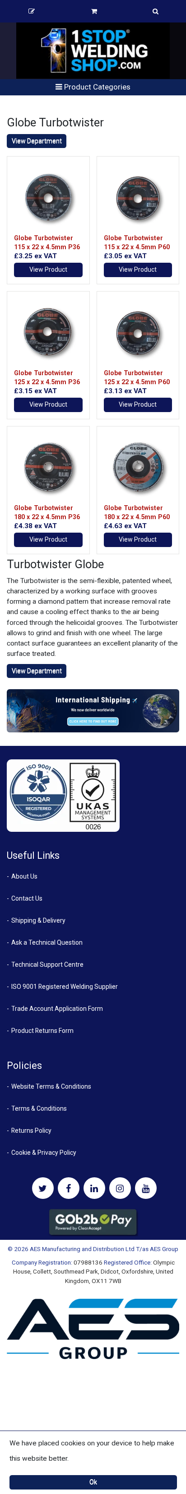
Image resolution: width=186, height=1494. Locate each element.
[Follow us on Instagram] (120, 1188)
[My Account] (31, 11)
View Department (37, 140)
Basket (94, 11)
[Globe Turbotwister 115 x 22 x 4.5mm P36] (48, 197)
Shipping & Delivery (38, 920)
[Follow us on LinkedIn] (94, 1188)
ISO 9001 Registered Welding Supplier (64, 986)
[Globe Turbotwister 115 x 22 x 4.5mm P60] (138, 197)
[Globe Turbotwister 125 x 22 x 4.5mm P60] (138, 332)
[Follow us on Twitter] (43, 1188)
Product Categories (96, 86)
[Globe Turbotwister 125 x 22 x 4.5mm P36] (48, 332)
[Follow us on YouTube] (146, 1188)
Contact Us (26, 898)
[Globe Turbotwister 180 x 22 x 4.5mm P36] (48, 467)
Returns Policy (31, 1130)
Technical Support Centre (47, 964)
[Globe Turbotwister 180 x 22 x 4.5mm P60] (138, 467)
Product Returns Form (42, 1030)
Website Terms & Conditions (51, 1086)
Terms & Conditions (39, 1108)
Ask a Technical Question (47, 942)
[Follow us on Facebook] (68, 1188)
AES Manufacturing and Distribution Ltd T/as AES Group (104, 1248)
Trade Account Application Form (57, 1008)
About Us (24, 876)
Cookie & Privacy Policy (43, 1152)
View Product (48, 269)
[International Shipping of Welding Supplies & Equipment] (93, 710)
